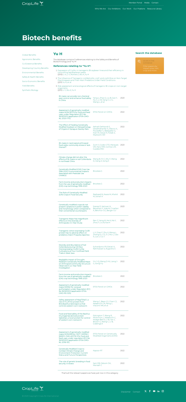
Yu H (87, 74)
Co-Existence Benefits (32, 64)
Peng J (109, 304)
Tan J (112, 320)
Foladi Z (111, 133)
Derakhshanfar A (100, 129)
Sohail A (99, 196)
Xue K (107, 223)
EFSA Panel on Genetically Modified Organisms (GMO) (105, 335)
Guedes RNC (98, 149)
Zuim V (96, 145)
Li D (103, 235)
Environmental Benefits (33, 73)
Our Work (127, 9)
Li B (111, 322)
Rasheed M (98, 194)
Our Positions (139, 9)
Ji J (107, 235)
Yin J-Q (96, 261)
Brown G (97, 322)
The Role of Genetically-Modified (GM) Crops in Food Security (73, 194)
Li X (64, 74)
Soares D (97, 206)
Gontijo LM (111, 147)
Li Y (68, 74)
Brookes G (97, 171)
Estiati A (111, 247)
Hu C (95, 100)
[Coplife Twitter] (145, 391)
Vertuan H (106, 206)
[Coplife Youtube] (154, 391)
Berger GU (111, 210)
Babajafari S (110, 131)
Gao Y (114, 98)
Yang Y (106, 100)
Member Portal (135, 3)
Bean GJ (104, 301)
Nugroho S (110, 249)
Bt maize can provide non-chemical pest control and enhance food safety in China (75, 98)
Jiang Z (98, 161)
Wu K (81, 74)
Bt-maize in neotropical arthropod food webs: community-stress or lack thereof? (74, 145)
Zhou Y (96, 223)
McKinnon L (98, 318)
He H (109, 220)
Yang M (102, 220)
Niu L (111, 235)
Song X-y (99, 263)
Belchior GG (100, 210)
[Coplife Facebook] (150, 391)
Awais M (107, 194)
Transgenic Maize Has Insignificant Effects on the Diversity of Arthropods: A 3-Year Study (73, 221)
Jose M (107, 208)
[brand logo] (33, 392)
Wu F (108, 159)
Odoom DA (106, 363)
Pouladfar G (98, 131)
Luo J (97, 237)
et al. (69, 82)
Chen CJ (113, 301)
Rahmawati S (99, 249)
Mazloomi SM (99, 135)
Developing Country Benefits (35, 68)
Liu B (109, 98)
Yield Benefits (28, 86)
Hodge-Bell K (99, 320)
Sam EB (96, 363)
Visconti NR (98, 306)
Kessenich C (110, 318)
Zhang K (97, 235)
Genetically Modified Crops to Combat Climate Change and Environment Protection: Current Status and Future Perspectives (73, 352)
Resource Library (154, 9)
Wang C (96, 301)
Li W (100, 100)
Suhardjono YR (100, 247)
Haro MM (101, 147)
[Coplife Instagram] (163, 391)
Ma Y (114, 220)
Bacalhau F (98, 208)
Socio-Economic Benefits (33, 81)
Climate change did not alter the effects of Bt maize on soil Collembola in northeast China (75, 159)
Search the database (151, 66)
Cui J (102, 237)
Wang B (96, 159)
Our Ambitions (114, 9)
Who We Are (100, 9)
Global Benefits (29, 55)
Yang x (96, 98)
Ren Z (95, 220)
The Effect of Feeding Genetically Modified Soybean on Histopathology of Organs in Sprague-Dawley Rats (75, 127)
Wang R (108, 316)
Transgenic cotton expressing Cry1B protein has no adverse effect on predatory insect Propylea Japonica (74, 233)
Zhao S (103, 98)
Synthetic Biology (30, 90)
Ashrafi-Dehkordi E (101, 127)
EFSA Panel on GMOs (102, 112)
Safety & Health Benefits (32, 77)
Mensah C (97, 365)
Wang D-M (105, 261)
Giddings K (98, 324)
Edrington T (98, 316)
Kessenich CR (99, 304)
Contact (155, 3)
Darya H (103, 133)
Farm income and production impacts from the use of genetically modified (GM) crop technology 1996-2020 (75, 184)
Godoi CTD (105, 145)
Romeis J (75, 74)
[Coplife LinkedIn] (158, 391)
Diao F (100, 233)
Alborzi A (113, 129)
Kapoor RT (97, 351)
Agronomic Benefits (31, 59)
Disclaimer (126, 392)
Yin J (103, 159)
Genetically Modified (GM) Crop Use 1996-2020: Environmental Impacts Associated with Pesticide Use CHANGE (74, 172)
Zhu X (105, 233)
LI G (111, 100)
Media (146, 3)
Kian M (96, 133)
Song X (106, 161)
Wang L (96, 102)
